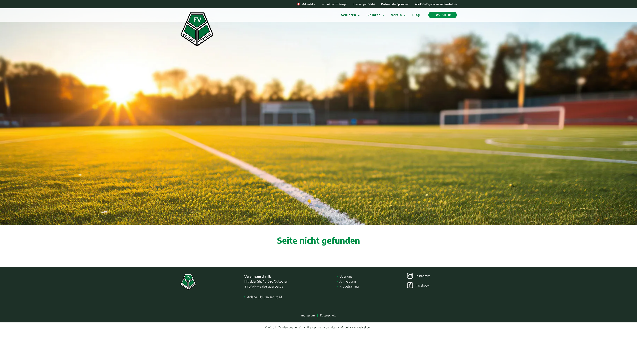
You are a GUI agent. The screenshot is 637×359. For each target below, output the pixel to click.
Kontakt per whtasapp (334, 4)
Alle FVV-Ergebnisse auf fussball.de (436, 4)
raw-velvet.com (362, 327)
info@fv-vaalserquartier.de (263, 286)
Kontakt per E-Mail (364, 4)
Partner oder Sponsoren (395, 4)
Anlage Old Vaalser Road (264, 297)
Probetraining (349, 286)
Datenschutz (328, 315)
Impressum (308, 315)
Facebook (422, 285)
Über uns (345, 276)
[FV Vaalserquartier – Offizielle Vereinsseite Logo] (196, 29)
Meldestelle (308, 4)
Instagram (423, 276)
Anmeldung (347, 281)
